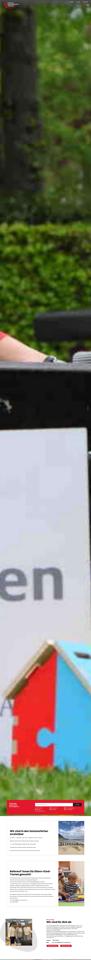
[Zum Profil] (83, 5)
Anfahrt (72, 2)
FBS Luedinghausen (70, 808)
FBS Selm (38, 809)
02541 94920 (55, 940)
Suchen (77, 804)
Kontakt (78, 2)
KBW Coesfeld (68, 809)
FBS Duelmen (54, 808)
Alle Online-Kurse (40, 811)
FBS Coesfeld (39, 808)
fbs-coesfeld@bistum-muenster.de (61, 942)
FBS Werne (53, 809)
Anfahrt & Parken (66, 946)
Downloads (85, 2)
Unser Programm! (52, 946)
